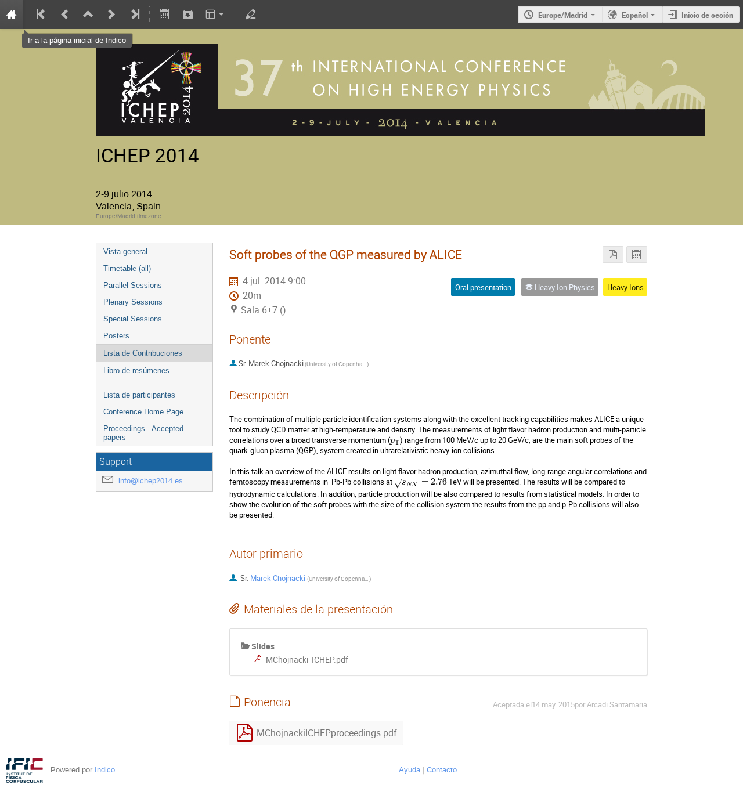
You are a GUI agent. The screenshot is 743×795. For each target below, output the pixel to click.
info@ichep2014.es (150, 481)
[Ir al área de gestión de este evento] (250, 14)
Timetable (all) (127, 268)
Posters (116, 335)
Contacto (442, 770)
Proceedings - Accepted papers (143, 433)
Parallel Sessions (132, 285)
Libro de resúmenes (136, 370)
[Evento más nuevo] (111, 14)
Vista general (125, 251)
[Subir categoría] (88, 14)
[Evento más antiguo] (65, 14)
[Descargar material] (187, 14)
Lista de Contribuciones (142, 353)
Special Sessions (132, 319)
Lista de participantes (139, 395)
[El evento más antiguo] (41, 14)
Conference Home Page (143, 411)
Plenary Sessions (133, 302)
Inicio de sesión (707, 15)
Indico (105, 770)
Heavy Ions (625, 287)
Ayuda (409, 770)
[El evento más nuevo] (134, 14)
